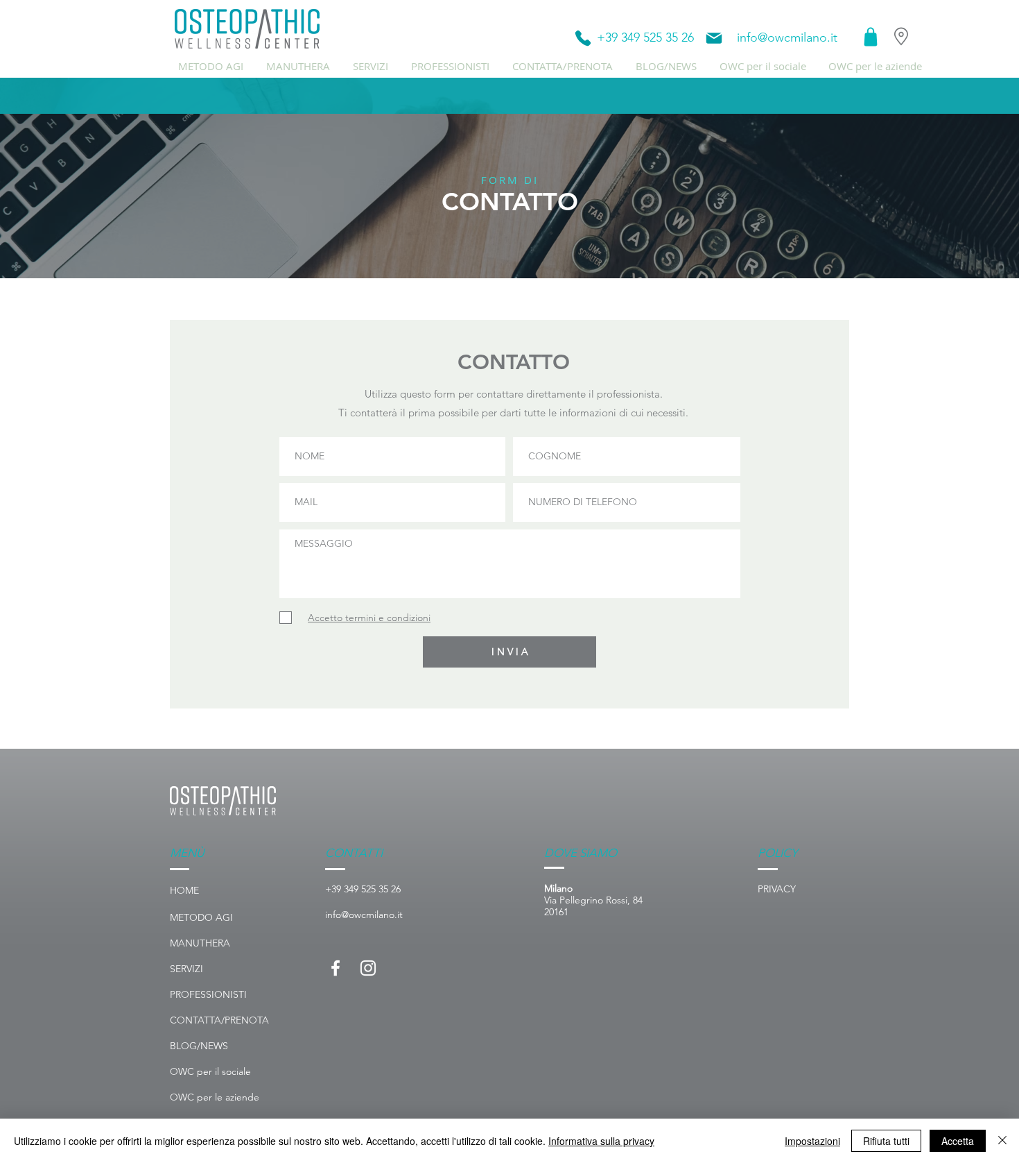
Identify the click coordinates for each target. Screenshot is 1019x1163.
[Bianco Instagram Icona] (368, 968)
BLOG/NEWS (199, 1045)
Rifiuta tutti (886, 1141)
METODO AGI (201, 917)
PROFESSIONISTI (208, 994)
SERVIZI (186, 968)
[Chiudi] (1002, 1141)
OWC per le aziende (214, 1097)
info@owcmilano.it (787, 37)
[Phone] (583, 38)
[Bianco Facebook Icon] (335, 968)
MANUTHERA (200, 943)
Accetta (957, 1141)
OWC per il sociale (210, 1071)
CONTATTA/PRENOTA (219, 1020)
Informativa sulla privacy (601, 1141)
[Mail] (714, 38)
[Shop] (871, 36)
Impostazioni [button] (812, 1141)
